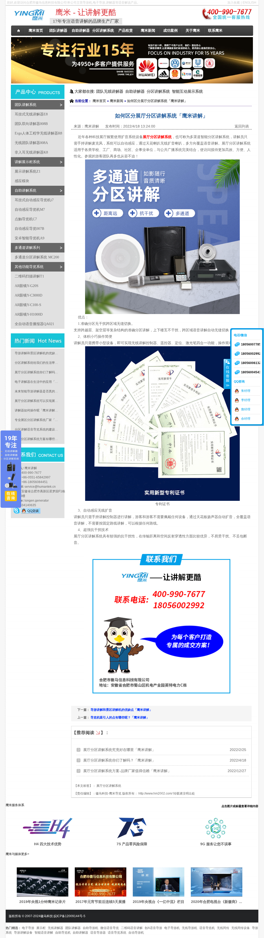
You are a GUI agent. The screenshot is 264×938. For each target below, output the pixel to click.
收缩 (227, 374)
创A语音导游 (153, 928)
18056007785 (251, 344)
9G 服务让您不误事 (216, 844)
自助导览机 (63, 932)
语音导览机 (207, 928)
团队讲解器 (73, 928)
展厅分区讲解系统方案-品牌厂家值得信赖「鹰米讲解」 (127, 771)
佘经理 (245, 418)
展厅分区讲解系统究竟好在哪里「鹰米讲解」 (119, 750)
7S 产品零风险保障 (132, 844)
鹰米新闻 (116, 101)
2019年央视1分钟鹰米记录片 (42, 902)
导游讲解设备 (23, 932)
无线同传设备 (240, 928)
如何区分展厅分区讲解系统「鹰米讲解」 (157, 101)
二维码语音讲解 (132, 928)
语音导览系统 (117, 932)
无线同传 (223, 928)
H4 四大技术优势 (47, 844)
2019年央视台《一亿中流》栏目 (158, 902)
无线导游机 (189, 928)
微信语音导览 (109, 928)
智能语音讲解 (44, 932)
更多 (24, 854)
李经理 (245, 400)
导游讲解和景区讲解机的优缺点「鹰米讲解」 (121, 710)
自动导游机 (136, 932)
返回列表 (242, 126)
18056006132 (251, 363)
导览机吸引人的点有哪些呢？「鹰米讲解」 (119, 717)
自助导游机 (90, 928)
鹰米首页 (99, 101)
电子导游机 (172, 928)
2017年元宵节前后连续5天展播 (101, 902)
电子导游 (28, 928)
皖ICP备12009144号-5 (69, 916)
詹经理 (245, 409)
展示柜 (41, 928)
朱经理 (245, 391)
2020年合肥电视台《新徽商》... (216, 902)
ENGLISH (249, 2)
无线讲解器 (55, 928)
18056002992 (251, 354)
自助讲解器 (80, 932)
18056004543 (251, 372)
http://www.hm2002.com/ (155, 793)
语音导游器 (98, 932)
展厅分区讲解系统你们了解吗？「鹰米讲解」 (119, 760)
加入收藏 (233, 2)
